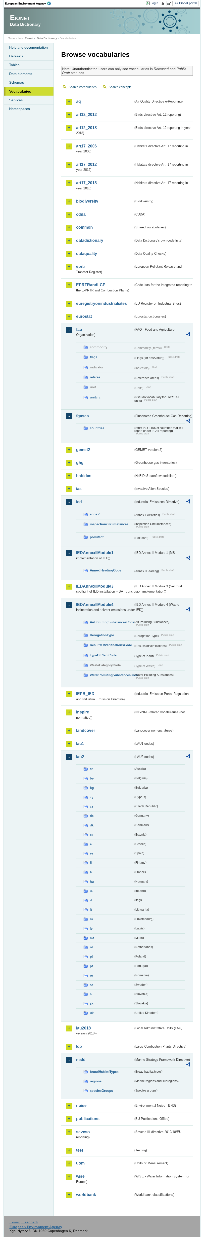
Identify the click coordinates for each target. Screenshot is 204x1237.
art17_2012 (86, 164)
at (91, 769)
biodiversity (87, 201)
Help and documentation (28, 47)
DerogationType (102, 635)
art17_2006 (86, 146)
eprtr (80, 266)
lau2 (80, 757)
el (91, 844)
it (91, 900)
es (91, 853)
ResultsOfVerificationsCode (111, 645)
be (92, 778)
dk (92, 825)
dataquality (86, 253)
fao (79, 329)
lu (91, 919)
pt (91, 966)
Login (154, 3)
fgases (82, 416)
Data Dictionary (47, 38)
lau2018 (83, 1028)
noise (81, 1105)
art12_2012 (86, 114)
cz (91, 806)
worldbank (86, 1195)
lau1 (80, 744)
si (91, 994)
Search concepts (120, 87)
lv (91, 928)
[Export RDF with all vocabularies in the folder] (188, 335)
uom (80, 1163)
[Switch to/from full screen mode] (170, 3)
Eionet (29, 38)
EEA (29, 3)
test (79, 1150)
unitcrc (95, 397)
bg (92, 788)
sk (91, 1003)
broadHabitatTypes (104, 1072)
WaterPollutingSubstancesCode (111, 675)
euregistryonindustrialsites (101, 303)
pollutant (96, 537)
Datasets (16, 56)
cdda (81, 214)
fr (91, 872)
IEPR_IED (85, 694)
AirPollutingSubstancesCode (111, 622)
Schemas (16, 82)
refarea (95, 377)
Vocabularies (20, 91)
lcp (79, 1046)
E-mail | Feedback (23, 1222)
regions (96, 1081)
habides (83, 476)
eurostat (84, 316)
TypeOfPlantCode (103, 655)
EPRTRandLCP (90, 285)
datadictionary (89, 240)
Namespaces (19, 109)
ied (79, 502)
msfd (81, 1060)
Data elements (20, 74)
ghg (80, 462)
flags (93, 357)
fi (91, 863)
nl (91, 947)
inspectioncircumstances (109, 524)
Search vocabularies (83, 87)
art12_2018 (86, 128)
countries (97, 428)
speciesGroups (101, 1091)
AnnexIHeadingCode (105, 570)
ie (91, 891)
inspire (82, 712)
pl (91, 956)
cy (91, 797)
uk (92, 1013)
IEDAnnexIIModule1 (94, 553)
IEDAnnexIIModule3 (94, 586)
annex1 (95, 514)
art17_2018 (86, 183)
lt (91, 910)
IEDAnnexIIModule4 (94, 604)
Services (16, 100)
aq (78, 101)
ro (91, 975)
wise (80, 1176)
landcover (85, 730)
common (84, 227)
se (91, 985)
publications (88, 1119)
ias (79, 489)
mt (92, 938)
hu (92, 882)
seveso (83, 1132)
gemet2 (83, 450)
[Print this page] (163, 3)
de (92, 816)
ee (91, 835)
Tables (14, 65)
